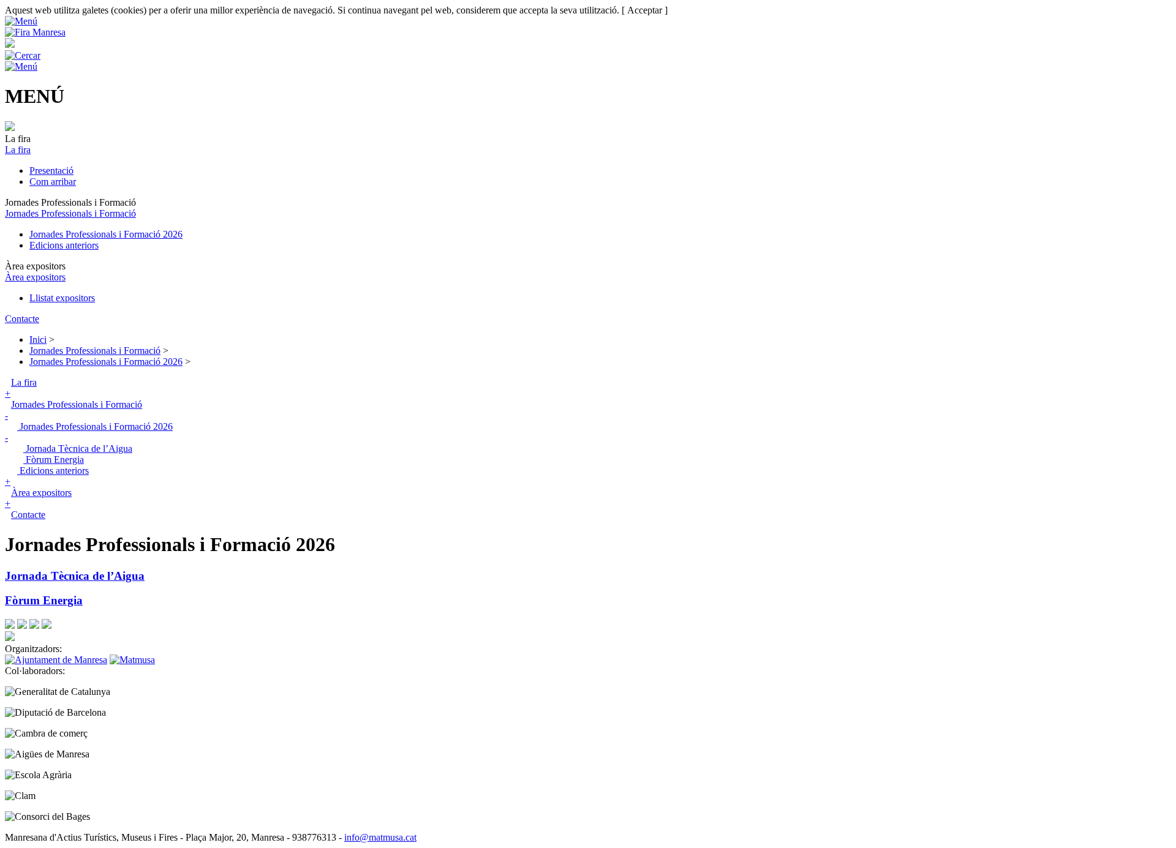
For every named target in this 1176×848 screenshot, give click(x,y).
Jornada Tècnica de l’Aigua (77, 448)
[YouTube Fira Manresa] (46, 625)
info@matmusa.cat (380, 837)
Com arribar (52, 181)
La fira (18, 149)
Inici (38, 339)
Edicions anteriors (64, 245)
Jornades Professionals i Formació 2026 (106, 234)
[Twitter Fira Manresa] (22, 625)
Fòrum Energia (53, 459)
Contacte (22, 318)
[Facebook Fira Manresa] (10, 625)
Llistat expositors (62, 298)
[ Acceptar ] (645, 10)
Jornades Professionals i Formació (70, 213)
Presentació (51, 170)
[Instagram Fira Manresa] (34, 625)
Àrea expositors (35, 277)
